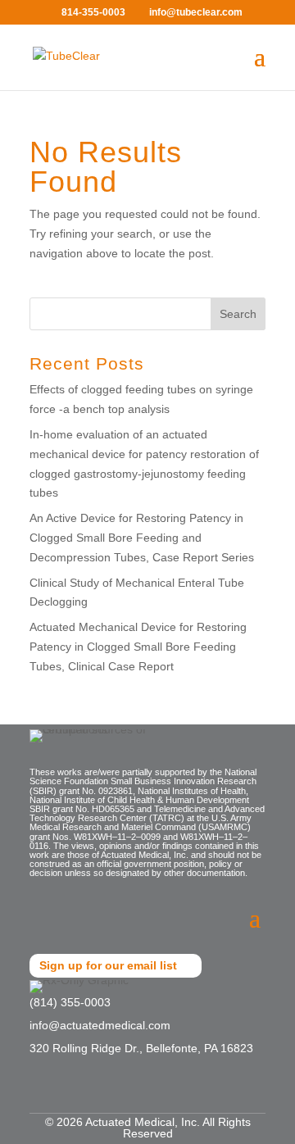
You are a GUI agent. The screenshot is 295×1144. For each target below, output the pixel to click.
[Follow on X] (69, 1091)
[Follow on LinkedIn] (134, 1091)
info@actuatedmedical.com (100, 1025)
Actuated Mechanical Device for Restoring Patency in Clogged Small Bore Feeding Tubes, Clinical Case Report (138, 646)
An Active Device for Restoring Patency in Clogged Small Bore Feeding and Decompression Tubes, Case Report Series (142, 537)
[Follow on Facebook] (36, 1091)
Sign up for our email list (108, 965)
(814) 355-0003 (70, 1002)
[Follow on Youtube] (101, 1091)
